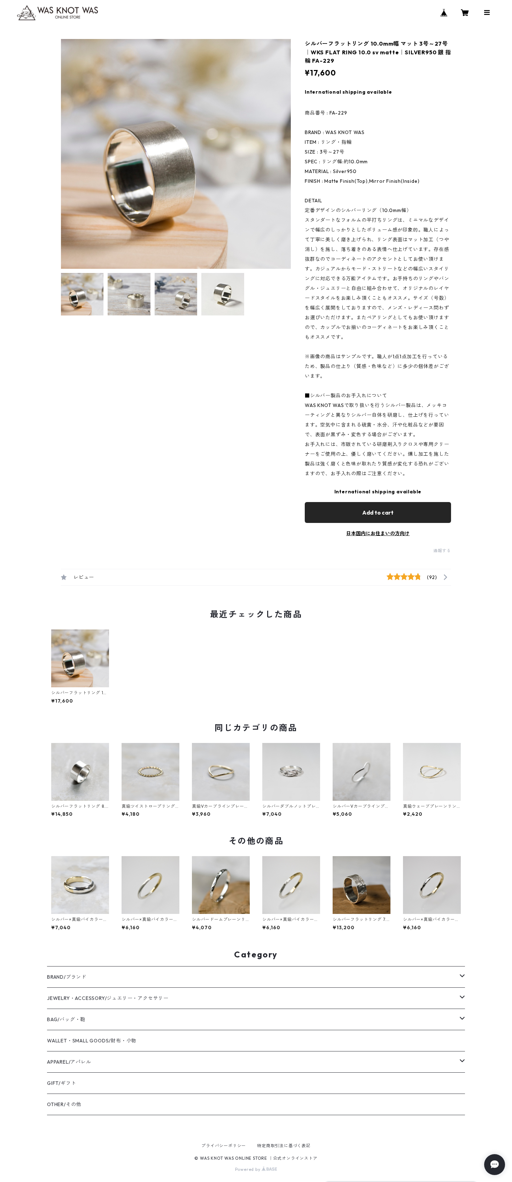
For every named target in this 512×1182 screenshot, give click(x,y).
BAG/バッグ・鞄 (66, 1019)
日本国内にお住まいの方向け (378, 533)
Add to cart (378, 512)
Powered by (248, 1169)
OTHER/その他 (64, 1104)
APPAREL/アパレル (69, 1062)
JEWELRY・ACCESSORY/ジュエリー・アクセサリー (108, 998)
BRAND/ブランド (66, 977)
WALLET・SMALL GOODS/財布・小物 (92, 1041)
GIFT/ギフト (61, 1083)
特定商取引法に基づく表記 (284, 1145)
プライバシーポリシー (223, 1145)
